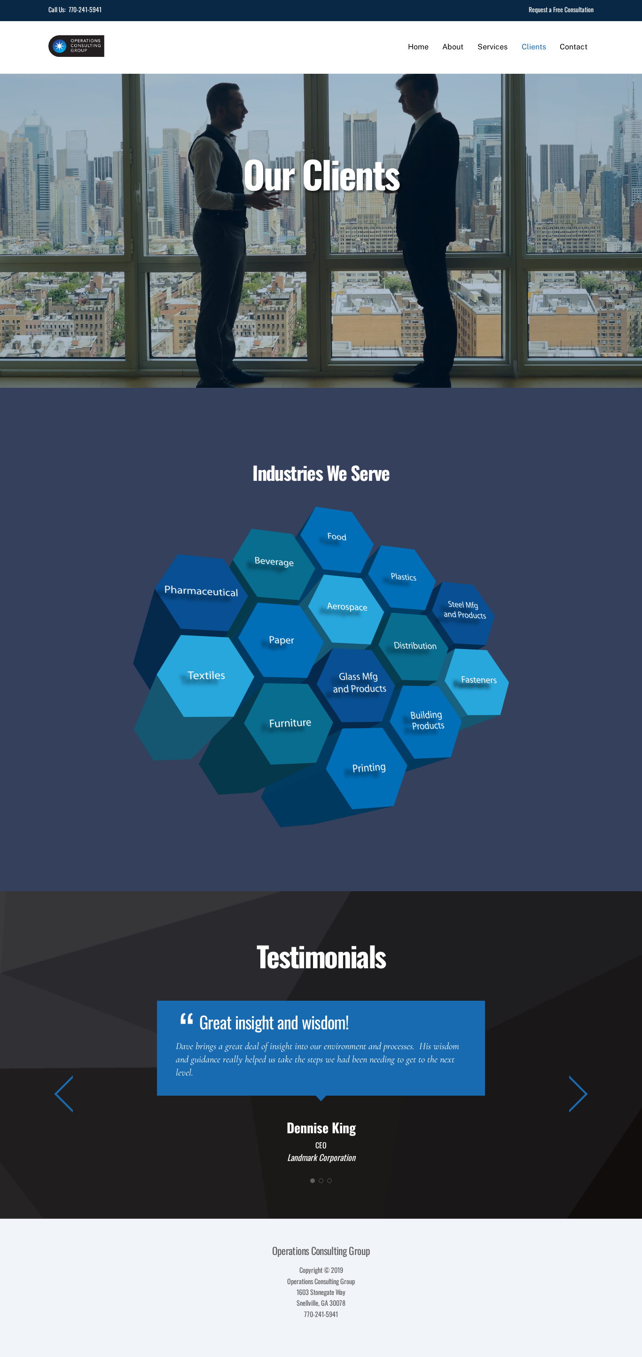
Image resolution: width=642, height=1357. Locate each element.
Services (493, 46)
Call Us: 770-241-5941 (75, 9)
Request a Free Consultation (561, 9)
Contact (573, 46)
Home (418, 46)
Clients (534, 46)
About (452, 46)
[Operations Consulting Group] (76, 51)
